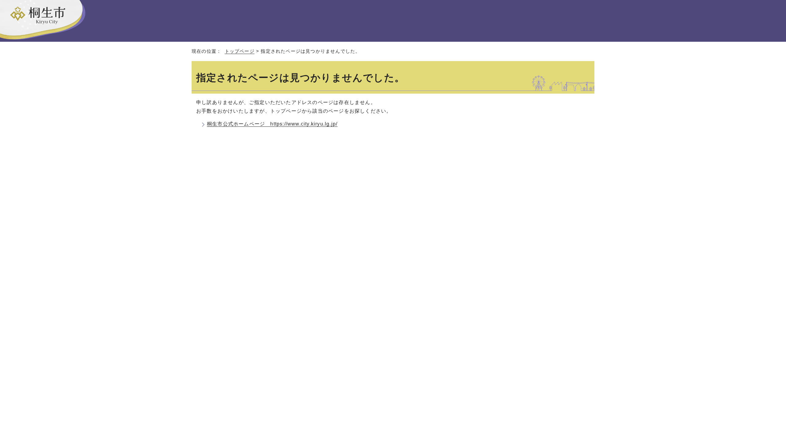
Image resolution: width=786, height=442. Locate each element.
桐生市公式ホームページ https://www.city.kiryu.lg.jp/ (272, 123)
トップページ (240, 51)
